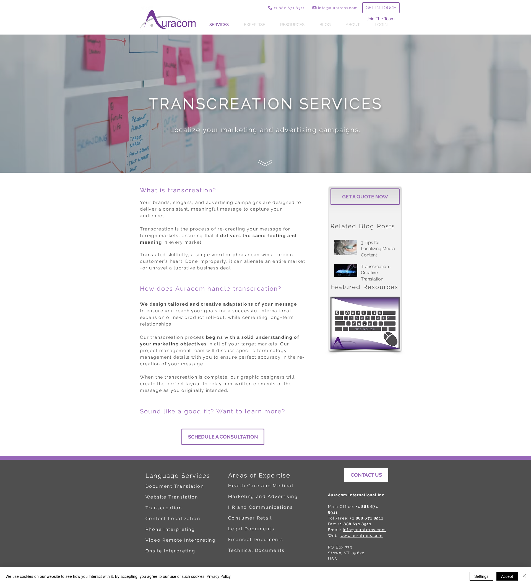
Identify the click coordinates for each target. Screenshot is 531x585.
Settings (481, 576)
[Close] (524, 576)
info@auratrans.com (364, 530)
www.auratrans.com (361, 535)
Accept (507, 576)
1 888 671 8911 (290, 8)
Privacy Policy (219, 576)
